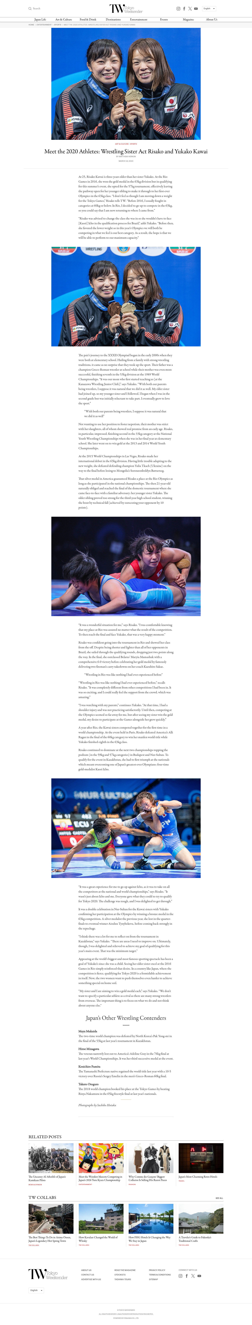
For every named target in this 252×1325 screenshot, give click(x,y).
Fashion (132, 1184)
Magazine (188, 19)
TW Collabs (34, 1245)
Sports (58, 25)
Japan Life (40, 19)
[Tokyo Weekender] (48, 1278)
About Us (211, 19)
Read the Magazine (124, 1270)
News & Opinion (35, 1185)
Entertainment (138, 19)
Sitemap (153, 1279)
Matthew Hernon (127, 157)
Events (164, 19)
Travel (181, 1181)
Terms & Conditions (160, 1275)
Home (32, 25)
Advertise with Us (91, 1279)
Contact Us (87, 1275)
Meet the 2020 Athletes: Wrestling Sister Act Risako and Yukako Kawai (99, 25)
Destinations (113, 19)
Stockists (120, 1275)
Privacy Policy (157, 1270)
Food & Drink (88, 19)
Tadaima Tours (122, 1279)
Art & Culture (63, 19)
